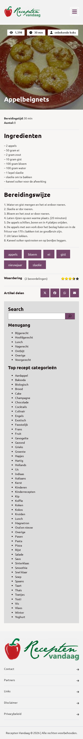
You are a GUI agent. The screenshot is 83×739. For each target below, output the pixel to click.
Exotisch (20, 420)
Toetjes (20, 594)
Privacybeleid (12, 713)
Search (16, 309)
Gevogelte (21, 438)
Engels (19, 416)
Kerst (18, 482)
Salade (19, 554)
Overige (20, 355)
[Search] (70, 316)
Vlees (18, 608)
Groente (20, 451)
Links (7, 691)
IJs (17, 469)
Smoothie (21, 567)
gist (63, 254)
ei (49, 254)
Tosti (18, 599)
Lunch (19, 342)
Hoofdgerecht (24, 337)
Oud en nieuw (24, 527)
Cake (18, 393)
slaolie (37, 265)
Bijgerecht (22, 333)
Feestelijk (21, 424)
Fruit (18, 433)
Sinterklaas (22, 563)
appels (13, 254)
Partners (9, 680)
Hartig (19, 460)
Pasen (19, 536)
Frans (18, 429)
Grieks (19, 447)
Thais (18, 590)
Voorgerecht (23, 359)
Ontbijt (20, 351)
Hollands (20, 465)
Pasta (18, 541)
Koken (19, 505)
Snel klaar (21, 572)
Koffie (19, 500)
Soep (18, 576)
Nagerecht (22, 346)
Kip (17, 496)
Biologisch (21, 384)
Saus (18, 558)
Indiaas (19, 474)
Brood (19, 389)
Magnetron (22, 523)
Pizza (18, 545)
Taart (18, 585)
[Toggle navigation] (74, 11)
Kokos (19, 509)
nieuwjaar (15, 265)
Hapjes (19, 456)
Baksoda (20, 380)
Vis (17, 603)
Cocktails (21, 407)
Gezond (20, 442)
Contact (9, 669)
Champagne (22, 398)
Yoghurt (20, 617)
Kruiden (20, 514)
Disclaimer (11, 702)
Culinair (20, 411)
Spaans (19, 581)
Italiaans (20, 478)
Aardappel (21, 375)
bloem (32, 254)
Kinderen (21, 487)
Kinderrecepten (25, 491)
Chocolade (22, 402)
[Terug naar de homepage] (22, 11)
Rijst (18, 550)
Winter (19, 612)
